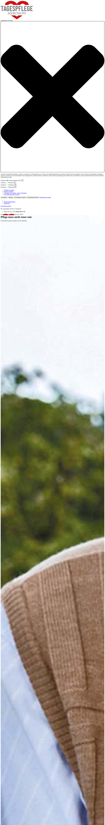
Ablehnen (11, 197)
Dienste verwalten (8, 191)
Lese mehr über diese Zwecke (11, 194)
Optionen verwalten (9, 190)
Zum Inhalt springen (6, 206)
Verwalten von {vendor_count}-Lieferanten (15, 193)
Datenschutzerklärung (9, 201)
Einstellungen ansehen (20, 197)
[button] (52, 96)
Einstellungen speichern (32, 197)
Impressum (7, 203)
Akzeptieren (4, 197)
